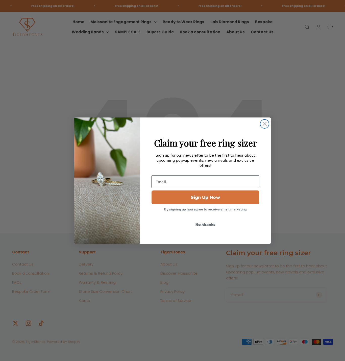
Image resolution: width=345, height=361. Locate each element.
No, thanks (205, 224)
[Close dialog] (264, 123)
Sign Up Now (205, 197)
